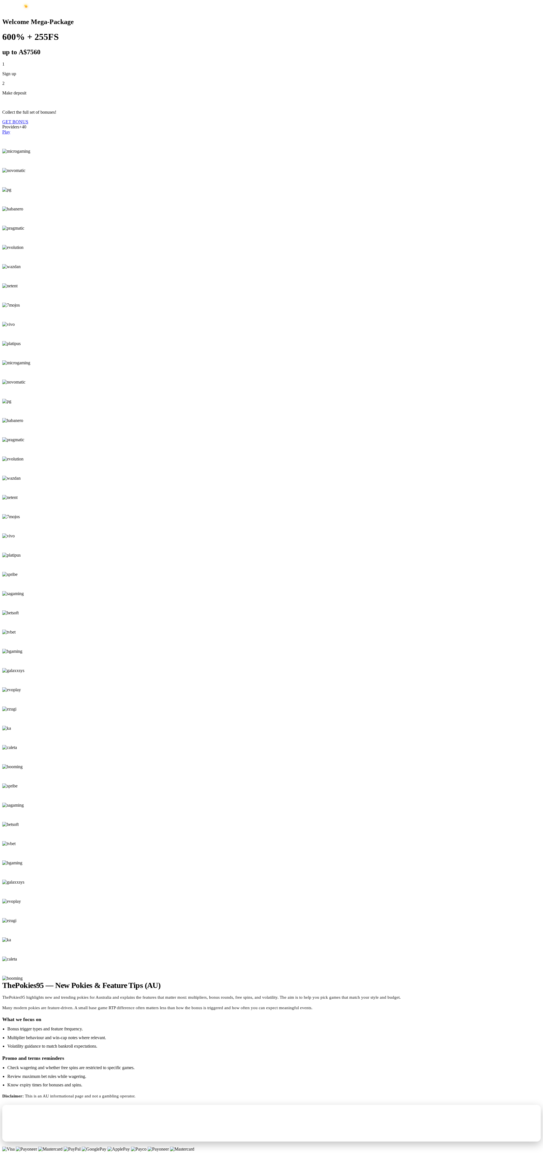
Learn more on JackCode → (32, 1133)
